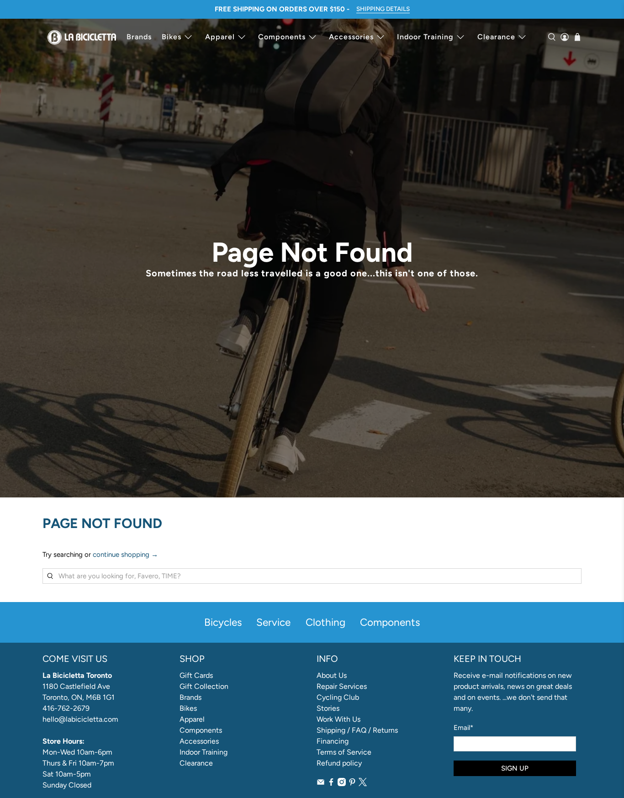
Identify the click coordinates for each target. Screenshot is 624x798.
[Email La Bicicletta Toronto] (321, 783)
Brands (139, 36)
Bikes (171, 36)
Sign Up (515, 768)
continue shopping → (125, 554)
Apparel (220, 36)
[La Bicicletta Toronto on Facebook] (331, 783)
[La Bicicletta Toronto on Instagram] (342, 783)
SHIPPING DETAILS (383, 8)
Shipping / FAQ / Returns (357, 730)
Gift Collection (204, 686)
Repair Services (342, 686)
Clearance (496, 36)
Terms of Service (344, 752)
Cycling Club (338, 697)
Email (463, 728)
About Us (332, 675)
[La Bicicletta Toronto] (82, 37)
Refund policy (339, 763)
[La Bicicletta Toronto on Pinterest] (352, 783)
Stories (328, 708)
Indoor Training (425, 36)
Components (282, 36)
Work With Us (338, 719)
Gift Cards (196, 675)
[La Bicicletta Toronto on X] (363, 783)
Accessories (351, 36)
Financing (333, 741)
